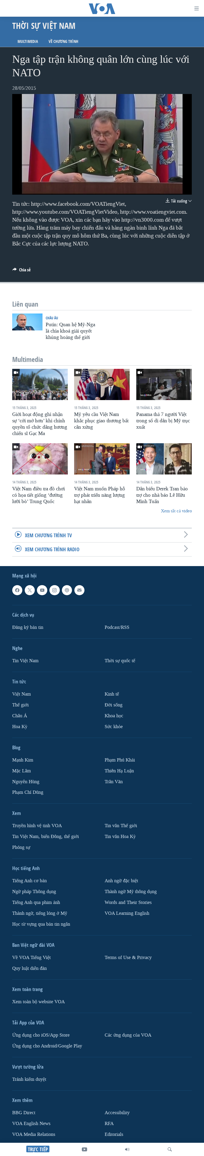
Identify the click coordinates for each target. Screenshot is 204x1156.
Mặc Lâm (21, 771)
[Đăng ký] (79, 590)
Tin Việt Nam (25, 661)
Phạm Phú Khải (120, 760)
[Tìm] (170, 1149)
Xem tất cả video (176, 511)
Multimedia (28, 41)
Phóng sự (21, 847)
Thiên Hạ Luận (119, 771)
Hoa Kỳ (19, 726)
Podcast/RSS (117, 627)
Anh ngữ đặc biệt (121, 881)
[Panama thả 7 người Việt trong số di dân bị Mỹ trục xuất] (164, 384)
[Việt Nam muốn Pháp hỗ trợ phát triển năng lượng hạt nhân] (102, 458)
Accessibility (117, 1113)
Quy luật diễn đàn (29, 968)
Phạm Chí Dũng (27, 792)
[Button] (21, 271)
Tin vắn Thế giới (121, 826)
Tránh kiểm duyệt (29, 1079)
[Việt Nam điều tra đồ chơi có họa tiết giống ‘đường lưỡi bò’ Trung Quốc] (40, 458)
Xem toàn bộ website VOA (38, 1002)
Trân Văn (114, 781)
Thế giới (20, 705)
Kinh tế (112, 694)
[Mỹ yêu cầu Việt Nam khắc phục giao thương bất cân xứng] (102, 384)
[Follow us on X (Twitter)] (30, 590)
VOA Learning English (127, 913)
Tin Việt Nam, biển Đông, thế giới (45, 837)
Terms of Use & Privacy (128, 958)
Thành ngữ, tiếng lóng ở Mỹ (39, 913)
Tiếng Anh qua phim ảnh (36, 902)
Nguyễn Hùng (25, 781)
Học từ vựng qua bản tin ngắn (41, 924)
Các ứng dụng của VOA (128, 1035)
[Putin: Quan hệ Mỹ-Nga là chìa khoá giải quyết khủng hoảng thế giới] (27, 321)
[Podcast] (67, 590)
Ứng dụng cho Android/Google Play (47, 1046)
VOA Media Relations (33, 1134)
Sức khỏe (114, 726)
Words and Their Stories (128, 902)
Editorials (114, 1134)
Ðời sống (113, 705)
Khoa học (114, 716)
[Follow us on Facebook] (17, 590)
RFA (109, 1124)
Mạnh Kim (22, 760)
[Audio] (127, 1149)
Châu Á (19, 716)
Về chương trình (63, 41)
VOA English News (31, 1124)
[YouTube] (84, 1149)
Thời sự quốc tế (120, 661)
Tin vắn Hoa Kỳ (120, 837)
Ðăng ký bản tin (27, 627)
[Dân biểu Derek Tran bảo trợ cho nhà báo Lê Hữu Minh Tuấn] (164, 458)
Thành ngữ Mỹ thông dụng (131, 892)
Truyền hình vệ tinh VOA (37, 826)
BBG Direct (23, 1113)
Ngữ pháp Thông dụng (34, 892)
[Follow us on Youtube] (42, 590)
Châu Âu (52, 317)
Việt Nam (21, 694)
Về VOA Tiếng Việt (31, 958)
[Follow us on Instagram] (54, 590)
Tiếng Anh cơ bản (29, 881)
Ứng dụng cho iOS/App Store (41, 1035)
